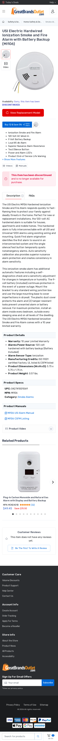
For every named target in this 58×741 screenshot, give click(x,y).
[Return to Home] (3, 22)
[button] (33, 72)
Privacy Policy (13, 705)
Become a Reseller (11, 626)
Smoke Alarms (26, 397)
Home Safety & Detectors (35, 22)
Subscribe (48, 682)
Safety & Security (16, 22)
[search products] (38, 736)
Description (13, 195)
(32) (32, 505)
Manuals (23, 166)
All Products (8, 651)
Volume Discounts (10, 580)
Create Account (10, 610)
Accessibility (8, 656)
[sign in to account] (52, 11)
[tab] (13, 196)
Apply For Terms (10, 621)
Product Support (10, 585)
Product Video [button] (17, 428)
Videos (9, 166)
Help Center (8, 591)
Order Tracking (9, 616)
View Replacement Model (25, 112)
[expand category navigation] (4, 11)
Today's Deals (12, 2)
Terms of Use (29, 705)
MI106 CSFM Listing (18, 418)
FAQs (32, 195)
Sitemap (44, 705)
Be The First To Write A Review (31, 548)
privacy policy (17, 688)
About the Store (10, 640)
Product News (9, 646)
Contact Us (7, 596)
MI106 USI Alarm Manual (21, 413)
